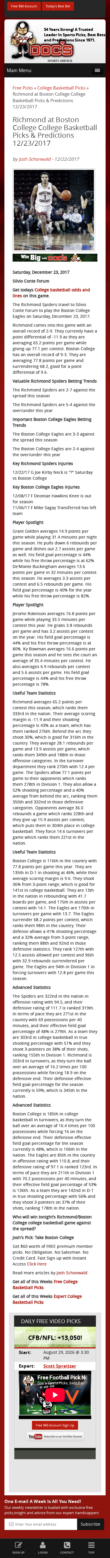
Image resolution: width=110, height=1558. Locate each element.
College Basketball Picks (61, 88)
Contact (67, 1552)
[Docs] (42, 40)
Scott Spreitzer (59, 1366)
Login (43, 1552)
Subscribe (90, 1524)
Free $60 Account (24, 6)
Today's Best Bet (58, 6)
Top (91, 1552)
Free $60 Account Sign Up (55, 1425)
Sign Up (18, 1552)
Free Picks (23, 88)
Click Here (37, 1264)
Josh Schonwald (34, 159)
